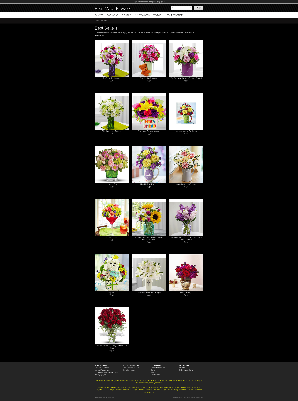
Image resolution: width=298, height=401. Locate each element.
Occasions (112, 15)
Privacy (153, 372)
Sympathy (158, 15)
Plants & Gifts (142, 15)
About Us (182, 368)
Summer (99, 15)
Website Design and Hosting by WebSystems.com (188, 398)
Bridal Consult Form (186, 370)
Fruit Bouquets (175, 15)
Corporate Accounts (158, 368)
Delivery (154, 370)
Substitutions (155, 375)
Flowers (126, 15)
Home (97, 21)
